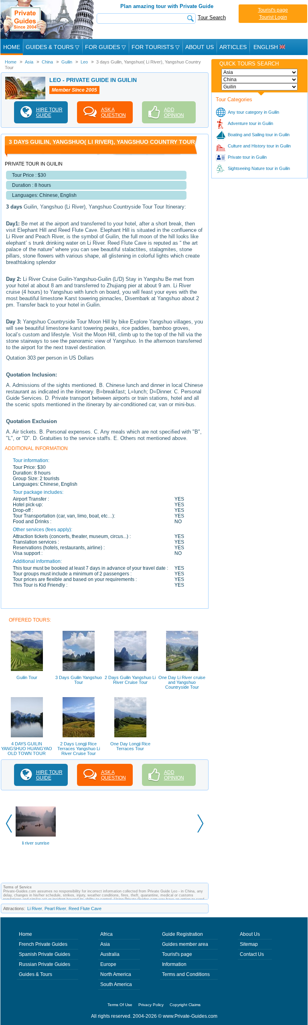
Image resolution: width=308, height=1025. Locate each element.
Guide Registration (182, 934)
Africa (106, 934)
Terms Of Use (119, 1004)
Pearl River (55, 908)
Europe (108, 964)
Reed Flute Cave (85, 908)
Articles (233, 47)
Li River (34, 908)
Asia (105, 944)
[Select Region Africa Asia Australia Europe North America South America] (259, 72)
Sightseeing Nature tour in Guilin (259, 168)
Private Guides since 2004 (47, 19)
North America (115, 974)
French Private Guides (43, 944)
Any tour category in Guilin (253, 112)
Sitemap (249, 944)
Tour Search (212, 17)
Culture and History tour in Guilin (259, 145)
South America (116, 984)
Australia (110, 954)
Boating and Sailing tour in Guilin (259, 134)
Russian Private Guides (44, 964)
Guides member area (185, 944)
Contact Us (252, 954)
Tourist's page (273, 10)
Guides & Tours (35, 974)
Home (11, 47)
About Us (199, 47)
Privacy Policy (151, 1004)
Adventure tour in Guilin (250, 123)
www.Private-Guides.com (190, 1016)
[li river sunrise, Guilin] (35, 821)
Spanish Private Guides (44, 954)
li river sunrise (35, 843)
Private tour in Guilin (247, 157)
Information (174, 964)
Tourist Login (273, 17)
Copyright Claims (185, 1004)
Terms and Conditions (186, 974)
